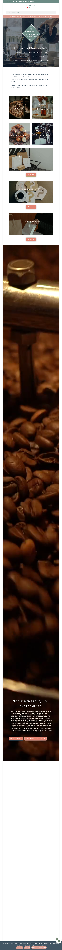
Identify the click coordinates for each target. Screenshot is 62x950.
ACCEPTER (19, 947)
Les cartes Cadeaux (31, 156)
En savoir (15, 739)
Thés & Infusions (43, 107)
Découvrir (31, 175)
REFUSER (27, 947)
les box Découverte (31, 189)
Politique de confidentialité (39, 947)
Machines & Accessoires (43, 133)
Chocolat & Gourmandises (19, 133)
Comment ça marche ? (35, 739)
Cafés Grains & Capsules (19, 106)
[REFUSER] (60, 946)
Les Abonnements (31, 221)
